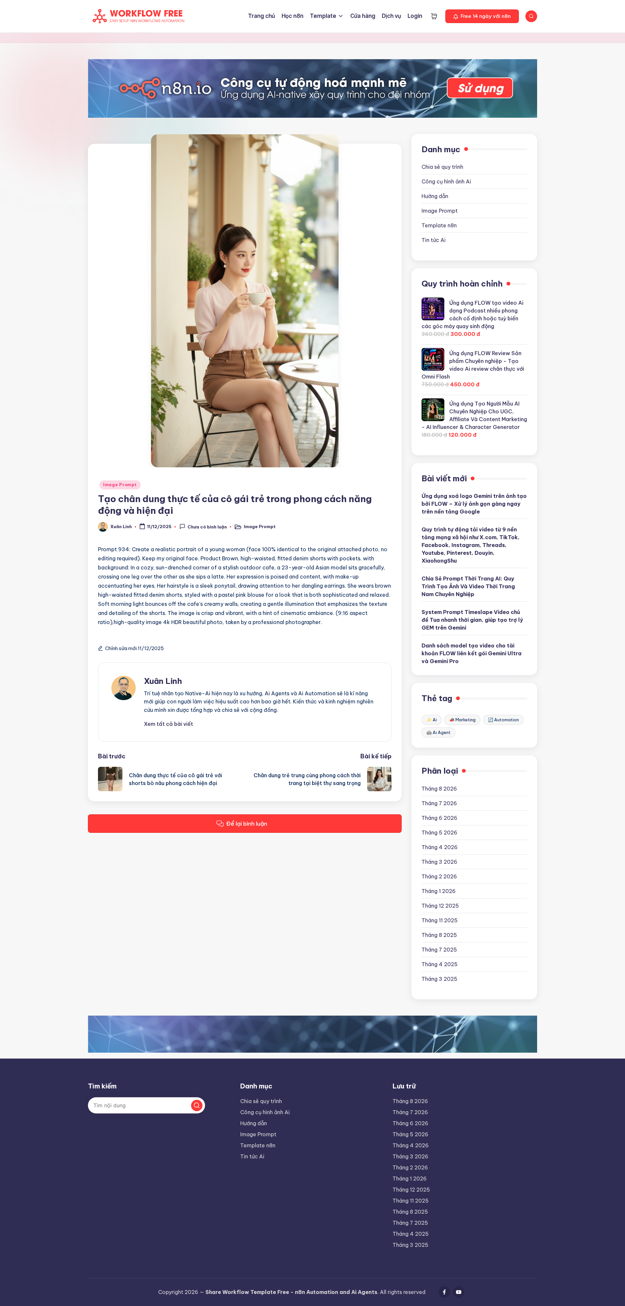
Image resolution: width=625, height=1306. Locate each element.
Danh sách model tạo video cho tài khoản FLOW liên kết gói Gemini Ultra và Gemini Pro (471, 653)
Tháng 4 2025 (440, 964)
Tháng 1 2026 (439, 891)
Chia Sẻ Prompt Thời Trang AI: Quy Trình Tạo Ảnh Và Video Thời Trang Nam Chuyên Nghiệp (468, 586)
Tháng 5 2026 (439, 832)
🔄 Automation (503, 719)
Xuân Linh (163, 681)
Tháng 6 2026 (439, 818)
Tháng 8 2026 (439, 788)
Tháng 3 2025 (439, 979)
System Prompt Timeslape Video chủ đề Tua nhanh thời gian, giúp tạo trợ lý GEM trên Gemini (472, 620)
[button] (482, 16)
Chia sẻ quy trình (442, 167)
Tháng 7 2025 (439, 949)
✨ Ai (431, 719)
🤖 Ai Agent (438, 732)
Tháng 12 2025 (440, 905)
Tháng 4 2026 (440, 847)
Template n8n (439, 225)
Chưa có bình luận (207, 527)
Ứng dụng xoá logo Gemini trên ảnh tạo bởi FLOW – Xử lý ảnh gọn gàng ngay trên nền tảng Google (474, 504)
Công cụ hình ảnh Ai (446, 181)
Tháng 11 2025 (440, 920)
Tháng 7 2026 (439, 803)
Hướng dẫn (435, 196)
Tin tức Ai (434, 240)
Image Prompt (120, 484)
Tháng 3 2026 (439, 862)
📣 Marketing (462, 719)
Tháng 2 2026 (439, 876)
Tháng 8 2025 (439, 935)
